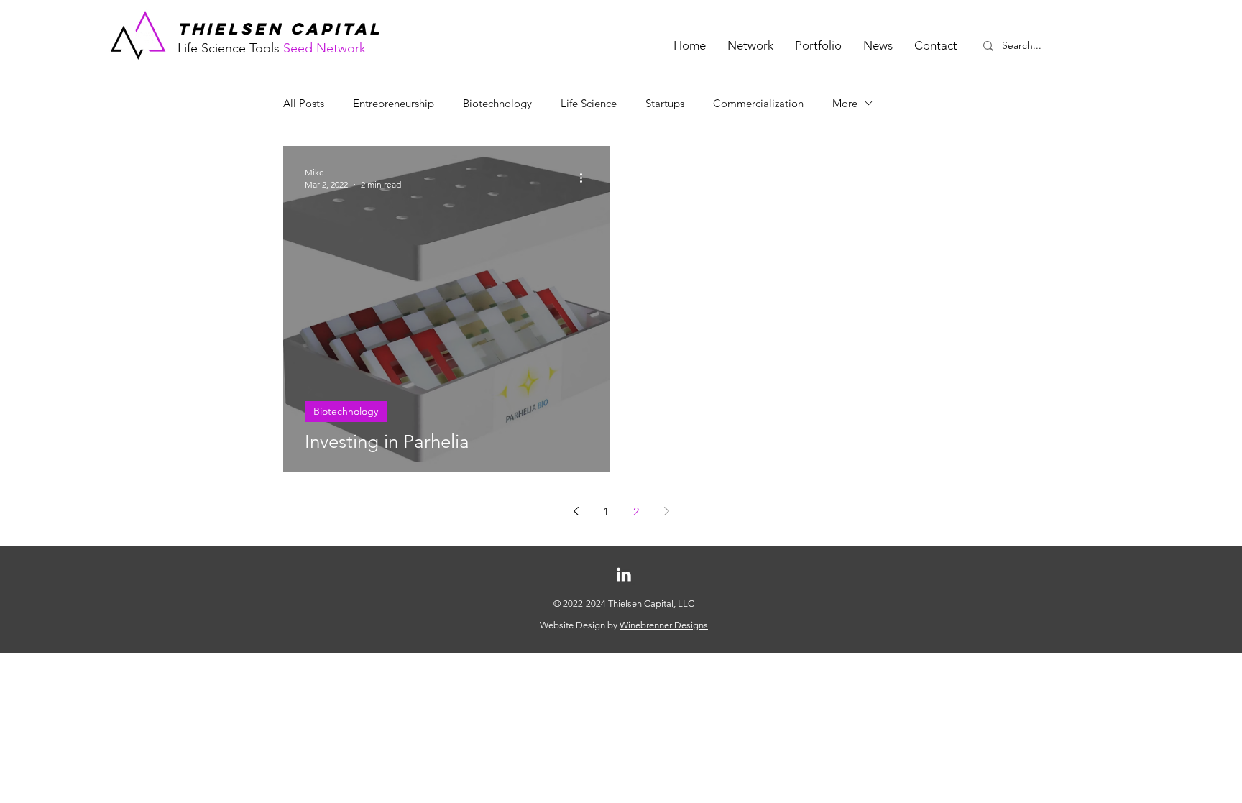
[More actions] (585, 177)
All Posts (303, 103)
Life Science (589, 103)
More (844, 103)
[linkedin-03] (624, 574)
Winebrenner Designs (664, 625)
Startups (664, 103)
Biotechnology (497, 103)
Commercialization (758, 103)
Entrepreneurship (393, 103)
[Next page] (666, 511)
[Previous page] (576, 511)
